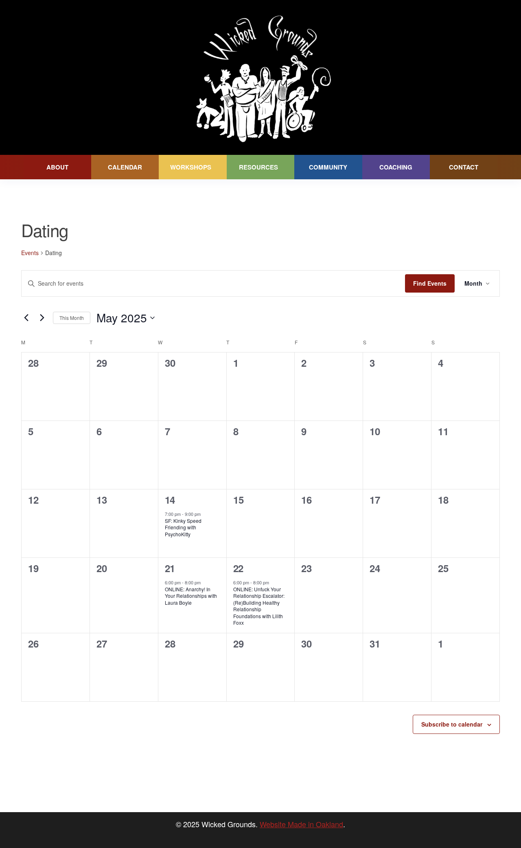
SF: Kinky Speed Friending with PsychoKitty (183, 527)
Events (30, 253)
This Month (71, 317)
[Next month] (42, 318)
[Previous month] (26, 318)
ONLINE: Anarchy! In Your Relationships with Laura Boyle (191, 596)
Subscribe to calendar (451, 724)
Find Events (430, 283)
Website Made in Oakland (301, 824)
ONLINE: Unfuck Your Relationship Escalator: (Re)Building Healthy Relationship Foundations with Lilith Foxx (259, 606)
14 (170, 500)
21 (170, 568)
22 (238, 568)
